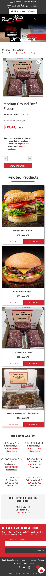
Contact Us (31, 560)
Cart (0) (15, 6)
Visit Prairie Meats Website (23, 11)
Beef (11, 53)
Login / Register (30, 6)
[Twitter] (24, 567)
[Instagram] (29, 567)
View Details (13, 241)
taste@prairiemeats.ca (16, 560)
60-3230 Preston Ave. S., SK (11, 462)
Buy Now (34, 241)
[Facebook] (19, 567)
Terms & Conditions (26, 563)
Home (7, 50)
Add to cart (17, 165)
